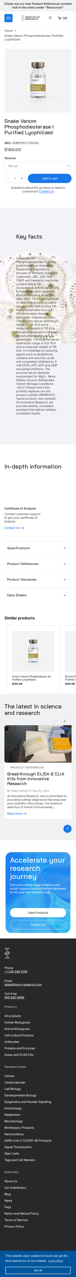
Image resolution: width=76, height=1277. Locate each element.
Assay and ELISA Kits (18, 1055)
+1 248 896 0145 (15, 971)
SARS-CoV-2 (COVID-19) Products (27, 1140)
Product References (23, 564)
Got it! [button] (38, 1270)
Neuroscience (13, 1134)
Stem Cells (11, 1153)
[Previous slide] (54, 721)
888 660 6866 (14, 997)
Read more (15, 813)
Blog (7, 1194)
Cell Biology (12, 1089)
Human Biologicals (17, 1022)
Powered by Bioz (13, 140)
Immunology (13, 1108)
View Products (38, 912)
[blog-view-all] (67, 829)
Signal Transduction (18, 1147)
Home (8, 31)
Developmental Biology (20, 1095)
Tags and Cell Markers (19, 1160)
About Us (10, 1181)
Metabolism (12, 1115)
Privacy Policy (14, 1226)
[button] (8, 18)
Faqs (7, 1207)
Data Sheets (17, 595)
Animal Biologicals (17, 1029)
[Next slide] (64, 721)
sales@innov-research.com (23, 984)
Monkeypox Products (19, 1127)
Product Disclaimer (22, 579)
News (8, 1200)
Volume (10, 158)
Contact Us (12, 528)
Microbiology (13, 1121)
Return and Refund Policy (21, 1213)
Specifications (18, 548)
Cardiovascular (14, 1082)
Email (8, 981)
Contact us (46, 191)
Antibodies (11, 1042)
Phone (8, 968)
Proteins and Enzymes (19, 1048)
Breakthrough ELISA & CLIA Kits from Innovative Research (37, 729)
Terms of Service (16, 1220)
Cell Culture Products (19, 1035)
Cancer (9, 1076)
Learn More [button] (55, 1260)
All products (12, 1016)
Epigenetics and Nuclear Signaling (27, 1102)
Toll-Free (10, 994)
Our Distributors (15, 1187)
